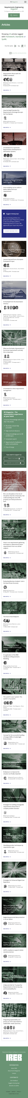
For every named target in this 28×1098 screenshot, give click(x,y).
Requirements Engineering (14, 9)
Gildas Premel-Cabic (12, 666)
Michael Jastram (11, 121)
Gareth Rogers (11, 815)
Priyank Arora (11, 590)
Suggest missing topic (11, 231)
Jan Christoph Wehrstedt (9, 317)
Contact (14, 1073)
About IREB (14, 1068)
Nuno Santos (16, 850)
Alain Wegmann (16, 706)
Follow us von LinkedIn (13, 458)
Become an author (14, 1085)
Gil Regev (10, 706)
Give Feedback (14, 1080)
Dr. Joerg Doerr (7, 160)
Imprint (14, 1091)
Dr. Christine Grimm (12, 268)
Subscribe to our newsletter (13, 463)
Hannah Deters (19, 1031)
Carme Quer (20, 82)
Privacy (19, 1091)
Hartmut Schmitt (13, 1032)
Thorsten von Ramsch (18, 777)
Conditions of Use (14, 1093)
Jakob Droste (6, 1032)
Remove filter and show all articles (18, 53)
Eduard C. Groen (12, 1031)
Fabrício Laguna (11, 397)
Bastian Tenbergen (12, 314)
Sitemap (8, 1091)
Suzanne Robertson (12, 624)
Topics (15, 15)
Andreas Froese (20, 316)
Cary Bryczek (19, 508)
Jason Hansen (16, 551)
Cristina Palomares (12, 82)
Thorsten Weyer (12, 316)
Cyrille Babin (16, 992)
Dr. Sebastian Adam (12, 158)
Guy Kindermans (16, 922)
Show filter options (9, 46)
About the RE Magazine (14, 1071)
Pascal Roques (11, 198)
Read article (6, 90)
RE (14, 2)
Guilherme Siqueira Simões (14, 359)
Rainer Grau (15, 742)
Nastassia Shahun (17, 885)
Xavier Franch (6, 84)
